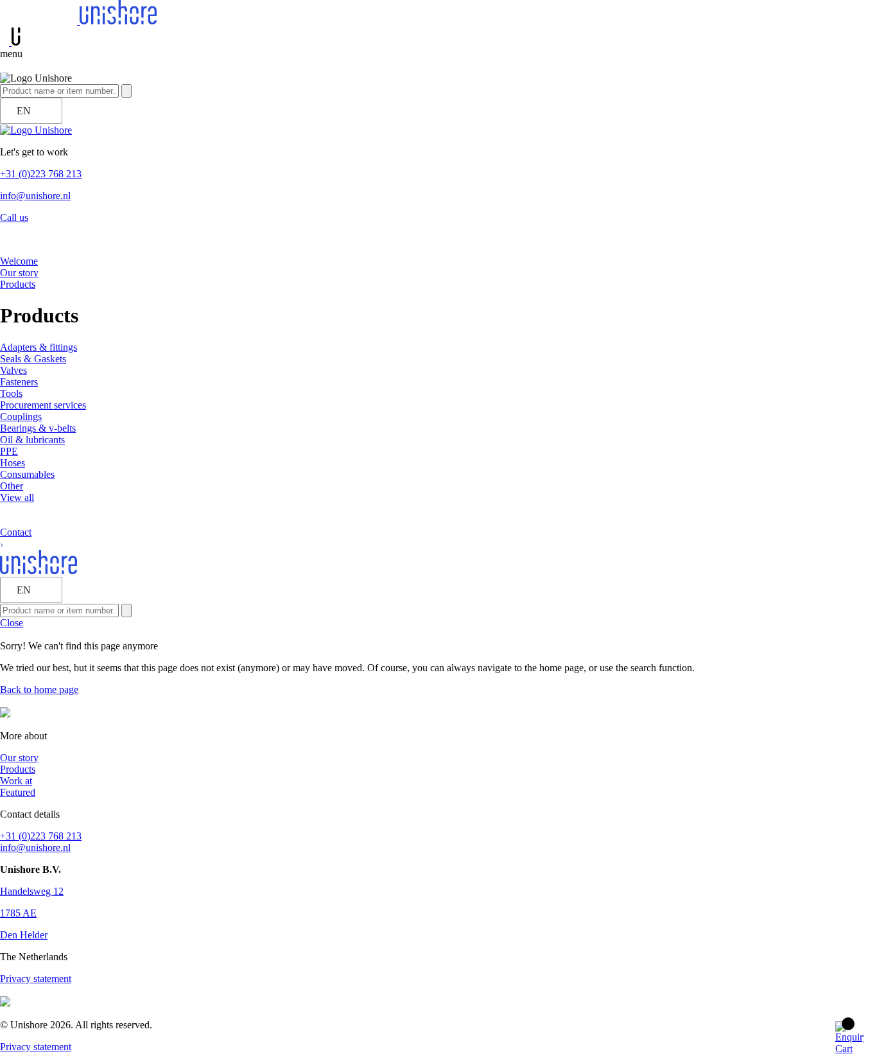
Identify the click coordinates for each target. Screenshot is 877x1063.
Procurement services (43, 405)
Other (11, 485)
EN (24, 110)
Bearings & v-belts (38, 428)
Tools (11, 393)
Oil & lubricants (32, 439)
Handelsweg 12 (32, 891)
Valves (13, 370)
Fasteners (19, 381)
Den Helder (24, 934)
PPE (9, 451)
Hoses (12, 462)
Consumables (27, 474)
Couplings (21, 416)
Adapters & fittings (38, 347)
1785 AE (18, 913)
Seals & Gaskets (33, 358)
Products (17, 284)
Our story (19, 272)
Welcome (19, 261)
